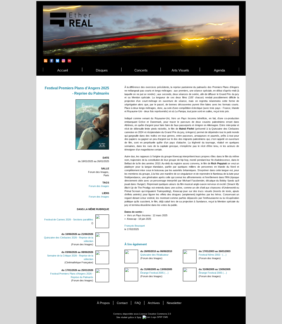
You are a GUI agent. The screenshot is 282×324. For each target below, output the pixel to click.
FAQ (138, 303)
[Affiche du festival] (92, 149)
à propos (103, 303)
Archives (154, 303)
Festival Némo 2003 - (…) (212, 254)
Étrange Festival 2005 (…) (154, 272)
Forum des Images (99, 186)
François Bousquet (134, 225)
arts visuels (180, 70)
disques (102, 70)
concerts (141, 70)
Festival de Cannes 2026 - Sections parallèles (68, 219)
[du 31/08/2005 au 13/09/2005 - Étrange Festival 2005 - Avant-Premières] (124, 269)
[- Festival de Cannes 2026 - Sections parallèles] (107, 217)
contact (122, 303)
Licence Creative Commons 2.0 (155, 314)
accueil (62, 70)
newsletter (174, 303)
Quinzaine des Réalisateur (154, 254)
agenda (219, 70)
